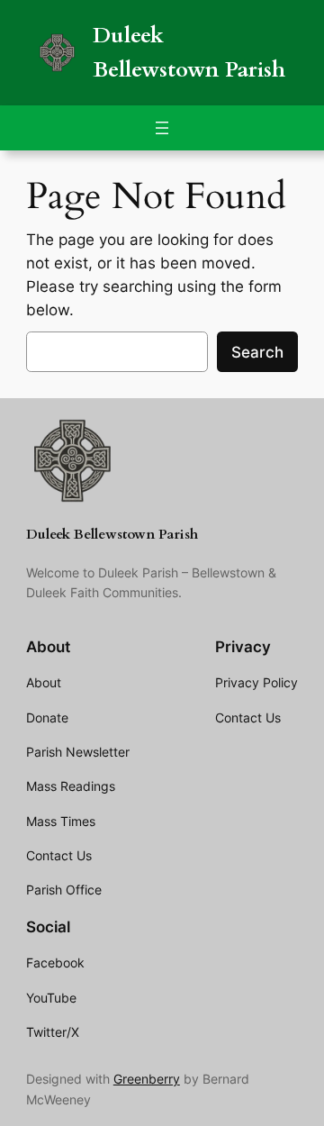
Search (257, 352)
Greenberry (146, 1078)
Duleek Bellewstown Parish (112, 534)
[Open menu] (162, 128)
